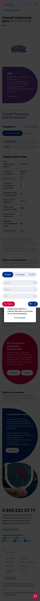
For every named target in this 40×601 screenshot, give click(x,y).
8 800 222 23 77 (25, 5)
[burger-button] (36, 4)
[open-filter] (30, 304)
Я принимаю (20, 318)
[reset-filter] (35, 304)
